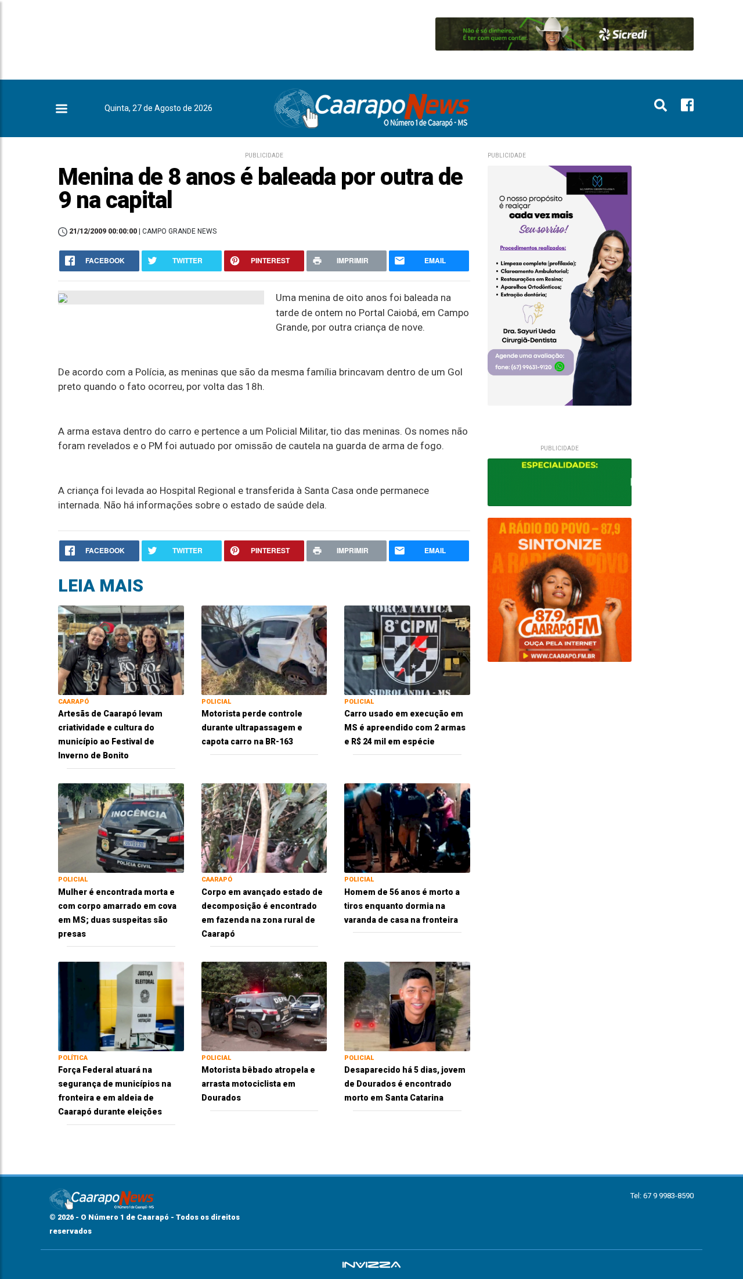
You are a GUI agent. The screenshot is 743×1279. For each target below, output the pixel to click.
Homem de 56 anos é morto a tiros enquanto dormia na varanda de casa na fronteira (402, 906)
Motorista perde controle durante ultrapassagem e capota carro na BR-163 (251, 727)
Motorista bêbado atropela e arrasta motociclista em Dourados (258, 1083)
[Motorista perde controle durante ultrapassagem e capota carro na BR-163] (264, 649)
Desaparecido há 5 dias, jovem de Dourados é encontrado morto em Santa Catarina (405, 1083)
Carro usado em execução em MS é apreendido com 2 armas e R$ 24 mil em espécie (405, 727)
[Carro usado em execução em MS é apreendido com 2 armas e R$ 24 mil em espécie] (407, 649)
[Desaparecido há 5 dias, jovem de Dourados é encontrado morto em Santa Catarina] (407, 1005)
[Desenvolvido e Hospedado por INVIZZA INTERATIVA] (371, 1264)
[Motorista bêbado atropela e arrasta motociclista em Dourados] (264, 1005)
